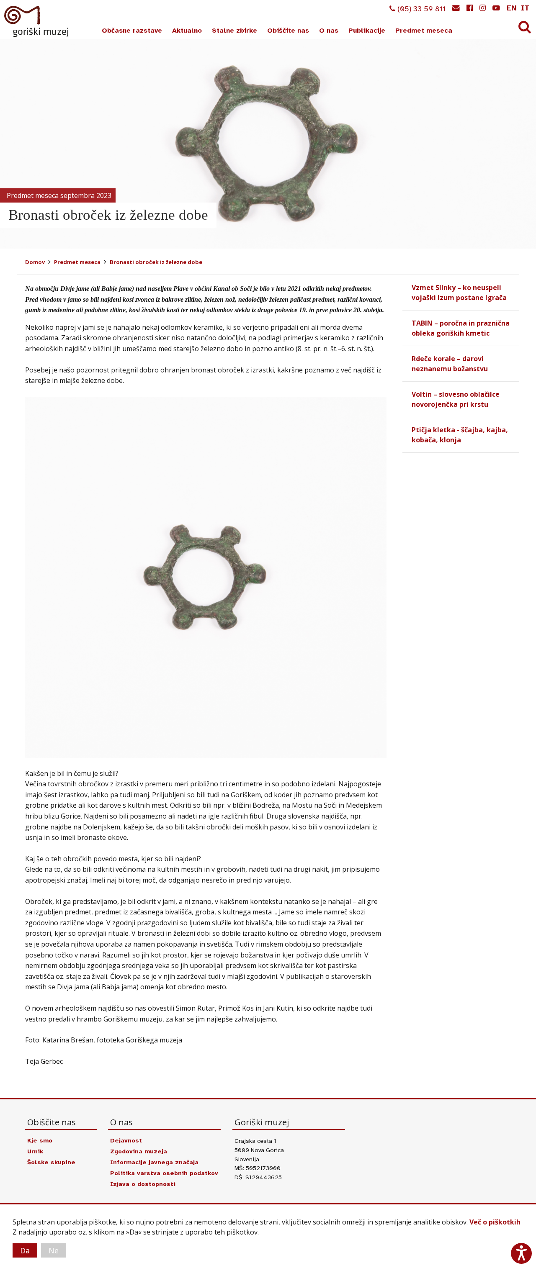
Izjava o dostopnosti (142, 1184)
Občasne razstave (132, 30)
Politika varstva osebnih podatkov (164, 1173)
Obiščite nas (288, 30)
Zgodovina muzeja (138, 1151)
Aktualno (187, 30)
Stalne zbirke (234, 30)
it (525, 8)
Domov (35, 262)
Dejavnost (126, 1140)
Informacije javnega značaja (154, 1162)
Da (25, 1250)
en (512, 8)
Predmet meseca (423, 30)
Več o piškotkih (495, 1222)
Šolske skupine (51, 1162)
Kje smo (39, 1140)
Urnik (35, 1151)
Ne (54, 1250)
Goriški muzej (37, 21)
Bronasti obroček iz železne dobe (156, 262)
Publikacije (366, 30)
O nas (328, 30)
